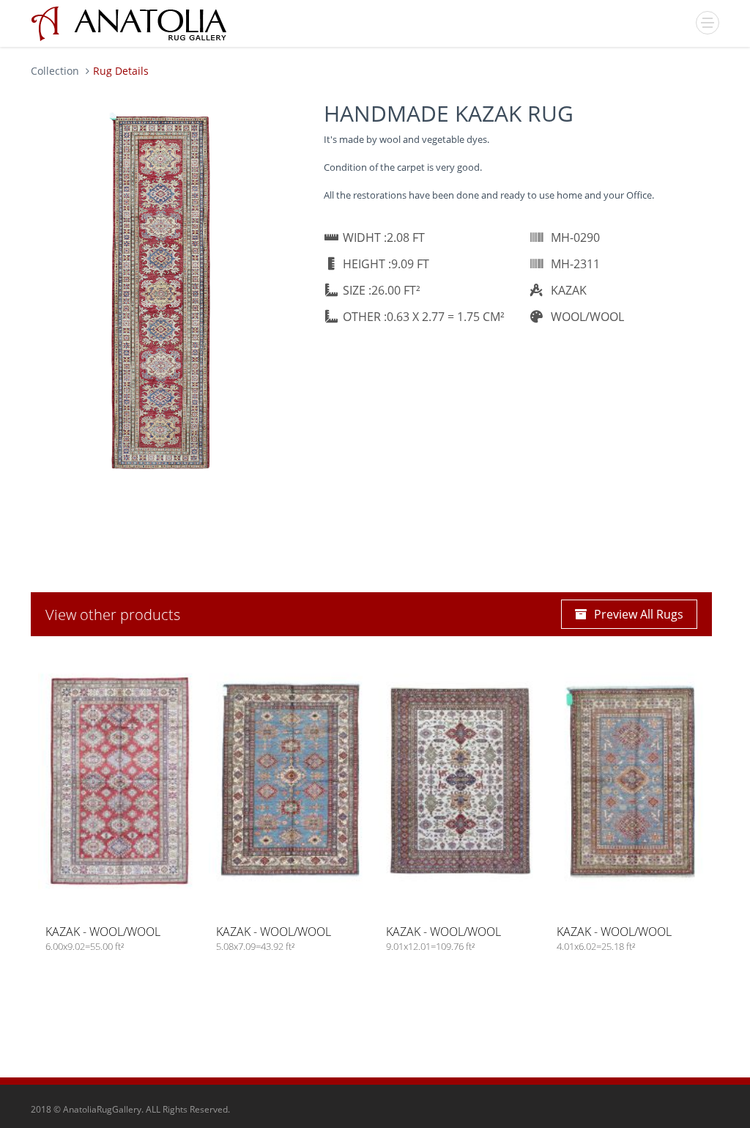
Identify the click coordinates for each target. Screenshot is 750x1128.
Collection (55, 71)
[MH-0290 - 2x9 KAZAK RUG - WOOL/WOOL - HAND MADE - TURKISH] (162, 292)
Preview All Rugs (638, 614)
